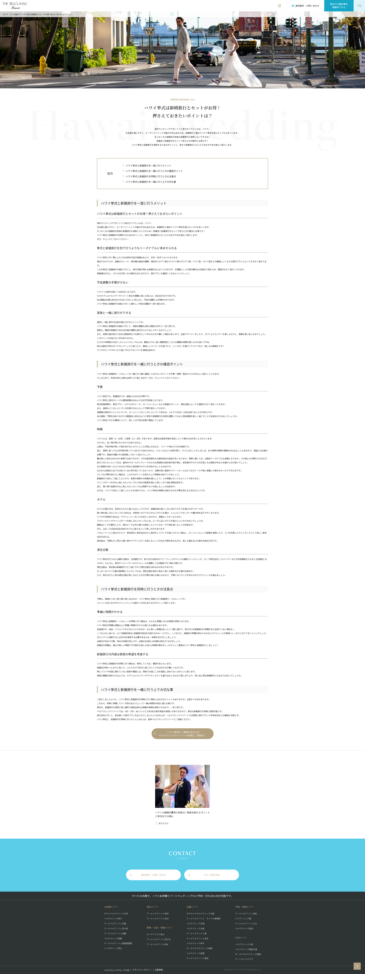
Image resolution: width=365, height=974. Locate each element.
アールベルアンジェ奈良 (197, 939)
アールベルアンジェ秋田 (158, 914)
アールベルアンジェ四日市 (159, 939)
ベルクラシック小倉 (244, 944)
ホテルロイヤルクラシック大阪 (200, 914)
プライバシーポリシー (142, 970)
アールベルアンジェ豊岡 (197, 958)
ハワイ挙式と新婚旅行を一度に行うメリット (148, 165)
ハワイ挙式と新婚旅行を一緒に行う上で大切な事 (151, 182)
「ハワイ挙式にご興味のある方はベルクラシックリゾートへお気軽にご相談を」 (182, 733)
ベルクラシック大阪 (195, 929)
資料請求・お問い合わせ (153, 875)
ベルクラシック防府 (244, 929)
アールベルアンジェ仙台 (158, 919)
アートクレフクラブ (244, 959)
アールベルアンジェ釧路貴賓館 (118, 943)
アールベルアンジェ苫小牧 (116, 929)
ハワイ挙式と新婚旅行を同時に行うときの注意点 (151, 176)
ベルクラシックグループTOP (116, 970)
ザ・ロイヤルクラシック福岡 (248, 954)
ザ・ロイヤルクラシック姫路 (199, 948)
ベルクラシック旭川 (113, 919)
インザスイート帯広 (113, 948)
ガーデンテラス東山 (156, 934)
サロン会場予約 (212, 875)
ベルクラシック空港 (195, 924)
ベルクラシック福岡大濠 (246, 949)
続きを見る (164, 823)
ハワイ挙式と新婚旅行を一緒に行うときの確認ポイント (154, 171)
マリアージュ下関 (243, 919)
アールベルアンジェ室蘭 (115, 934)
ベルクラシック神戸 (195, 943)
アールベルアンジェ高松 (246, 914)
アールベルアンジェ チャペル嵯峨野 (203, 919)
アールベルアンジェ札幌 (115, 924)
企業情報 (159, 970)
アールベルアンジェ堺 (196, 934)
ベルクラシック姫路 (195, 953)
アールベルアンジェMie (157, 944)
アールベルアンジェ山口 (246, 924)
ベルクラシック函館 (113, 939)
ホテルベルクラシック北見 (116, 914)
